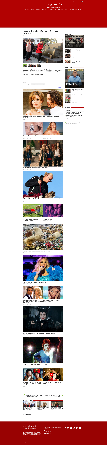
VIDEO (56, 9)
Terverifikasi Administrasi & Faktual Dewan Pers (32, 436)
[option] (43, 51)
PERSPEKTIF (77, 9)
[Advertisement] (53, 19)
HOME (25, 9)
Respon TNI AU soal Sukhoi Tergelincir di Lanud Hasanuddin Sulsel (74, 122)
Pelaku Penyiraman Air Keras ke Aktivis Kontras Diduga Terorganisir (43, 408)
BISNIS (59, 9)
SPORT (62, 9)
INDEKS (81, 9)
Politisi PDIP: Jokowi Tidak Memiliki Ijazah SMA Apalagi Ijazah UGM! (73, 113)
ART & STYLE (47, 9)
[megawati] (33, 84)
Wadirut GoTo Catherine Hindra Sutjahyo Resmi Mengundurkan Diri (77, 90)
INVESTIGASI (32, 9)
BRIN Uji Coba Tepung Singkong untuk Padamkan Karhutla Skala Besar (34, 396)
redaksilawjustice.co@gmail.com (51, 430)
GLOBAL (42, 9)
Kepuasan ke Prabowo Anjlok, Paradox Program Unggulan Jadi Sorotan (77, 61)
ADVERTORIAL (72, 9)
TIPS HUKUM (66, 9)
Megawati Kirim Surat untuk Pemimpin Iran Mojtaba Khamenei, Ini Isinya (28, 408)
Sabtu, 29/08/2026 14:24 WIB (29, 1)
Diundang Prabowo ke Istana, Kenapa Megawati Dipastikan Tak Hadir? (57, 408)
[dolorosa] (39, 84)
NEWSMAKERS (38, 9)
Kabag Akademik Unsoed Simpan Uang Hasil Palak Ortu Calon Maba (74, 116)
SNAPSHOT (52, 9)
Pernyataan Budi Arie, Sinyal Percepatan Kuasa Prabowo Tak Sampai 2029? (77, 101)
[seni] (43, 84)
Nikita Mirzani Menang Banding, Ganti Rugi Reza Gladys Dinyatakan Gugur (77, 96)
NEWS (28, 9)
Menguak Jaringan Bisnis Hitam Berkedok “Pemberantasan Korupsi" (77, 56)
